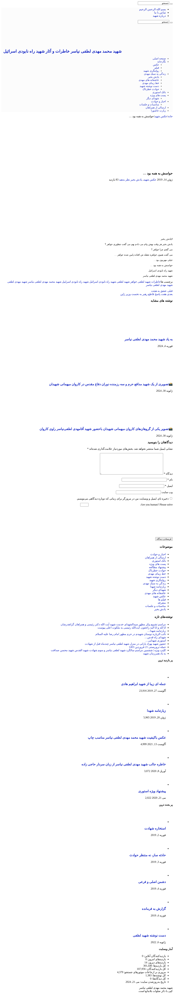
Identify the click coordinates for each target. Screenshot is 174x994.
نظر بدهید (124, 179)
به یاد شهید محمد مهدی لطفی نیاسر (149, 339)
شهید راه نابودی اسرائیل (102, 281)
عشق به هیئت (162, 290)
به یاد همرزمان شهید (154, 653)
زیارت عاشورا (158, 110)
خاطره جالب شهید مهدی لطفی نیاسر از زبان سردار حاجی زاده (124, 764)
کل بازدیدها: (159, 965)
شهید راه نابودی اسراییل (75, 281)
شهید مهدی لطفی (17, 281)
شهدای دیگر (152, 98)
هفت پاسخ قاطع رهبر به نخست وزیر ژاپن (146, 294)
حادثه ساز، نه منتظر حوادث (147, 855)
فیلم (156, 67)
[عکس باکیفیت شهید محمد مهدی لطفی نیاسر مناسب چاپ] (156, 730)
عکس (156, 64)
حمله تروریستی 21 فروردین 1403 (147, 647)
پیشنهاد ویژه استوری (152, 791)
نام (170, 479)
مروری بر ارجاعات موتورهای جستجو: (144, 972)
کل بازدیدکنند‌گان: (156, 968)
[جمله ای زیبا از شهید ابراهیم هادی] (156, 677)
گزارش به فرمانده (154, 908)
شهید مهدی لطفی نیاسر (159, 284)
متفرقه (162, 602)
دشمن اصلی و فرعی (152, 882)
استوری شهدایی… (155, 640)
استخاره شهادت (155, 828)
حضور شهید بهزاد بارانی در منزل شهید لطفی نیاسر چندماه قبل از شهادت (125, 643)
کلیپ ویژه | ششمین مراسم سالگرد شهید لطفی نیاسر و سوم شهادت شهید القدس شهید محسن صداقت (108, 650)
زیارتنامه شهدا (158, 586)
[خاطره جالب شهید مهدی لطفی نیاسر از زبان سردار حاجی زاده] (156, 757)
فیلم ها (162, 599)
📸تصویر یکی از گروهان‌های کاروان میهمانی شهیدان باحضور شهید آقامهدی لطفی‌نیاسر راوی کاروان (106, 429)
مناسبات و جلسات (149, 104)
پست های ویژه (158, 95)
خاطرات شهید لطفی (149, 281)
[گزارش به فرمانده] (156, 902)
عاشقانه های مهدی (149, 80)
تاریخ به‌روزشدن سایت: (153, 981)
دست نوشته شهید (149, 86)
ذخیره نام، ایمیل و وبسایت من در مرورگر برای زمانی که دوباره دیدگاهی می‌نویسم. (123, 498)
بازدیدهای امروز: (156, 959)
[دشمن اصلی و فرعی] (156, 875)
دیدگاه (168, 473)
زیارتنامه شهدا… (156, 630)
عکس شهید (160, 116)
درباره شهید (159, 15)
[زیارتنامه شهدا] (156, 704)
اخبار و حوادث (158, 101)
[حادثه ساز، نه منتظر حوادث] (156, 848)
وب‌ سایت (167, 492)
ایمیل (169, 485)
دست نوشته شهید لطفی (149, 935)
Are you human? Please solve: (156, 504)
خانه (170, 116)
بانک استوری (159, 92)
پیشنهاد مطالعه (157, 567)
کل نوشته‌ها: (159, 975)
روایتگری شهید (151, 70)
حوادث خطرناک (151, 89)
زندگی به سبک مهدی (155, 73)
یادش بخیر (153, 77)
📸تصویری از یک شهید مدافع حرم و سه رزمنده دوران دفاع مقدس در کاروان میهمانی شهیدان (111, 384)
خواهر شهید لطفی (127, 281)
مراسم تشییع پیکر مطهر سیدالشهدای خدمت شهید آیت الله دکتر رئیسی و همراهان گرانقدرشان (113, 624)
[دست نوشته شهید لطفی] (156, 928)
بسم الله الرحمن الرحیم (152, 9)
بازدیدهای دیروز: (156, 962)
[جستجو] (171, 3)
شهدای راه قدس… (155, 637)
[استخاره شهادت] (156, 821)
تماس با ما (160, 12)
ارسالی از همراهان (156, 107)
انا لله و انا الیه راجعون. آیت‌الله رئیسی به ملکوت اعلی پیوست (132, 627)
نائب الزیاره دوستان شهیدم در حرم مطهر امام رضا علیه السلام (130, 634)
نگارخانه (161, 61)
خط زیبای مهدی (150, 83)
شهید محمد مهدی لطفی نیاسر (44, 281)
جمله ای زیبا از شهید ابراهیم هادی (143, 684)
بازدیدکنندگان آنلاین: (154, 956)
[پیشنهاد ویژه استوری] (156, 784)
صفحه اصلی (159, 58)
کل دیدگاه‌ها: (158, 978)
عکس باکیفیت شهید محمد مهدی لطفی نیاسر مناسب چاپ (127, 737)
